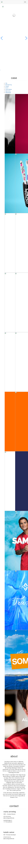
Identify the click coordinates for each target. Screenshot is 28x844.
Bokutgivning (8, 84)
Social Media (8, 89)
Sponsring (7, 91)
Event (6, 88)
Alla (6, 83)
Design (7, 86)
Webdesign (8, 92)
